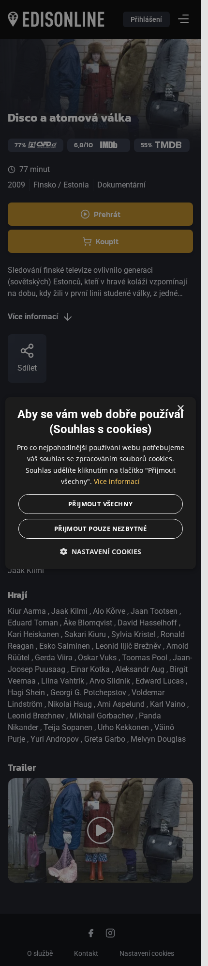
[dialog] (100, 483)
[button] (100, 551)
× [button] (180, 408)
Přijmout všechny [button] (100, 503)
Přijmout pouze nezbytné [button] (100, 528)
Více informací (117, 480)
